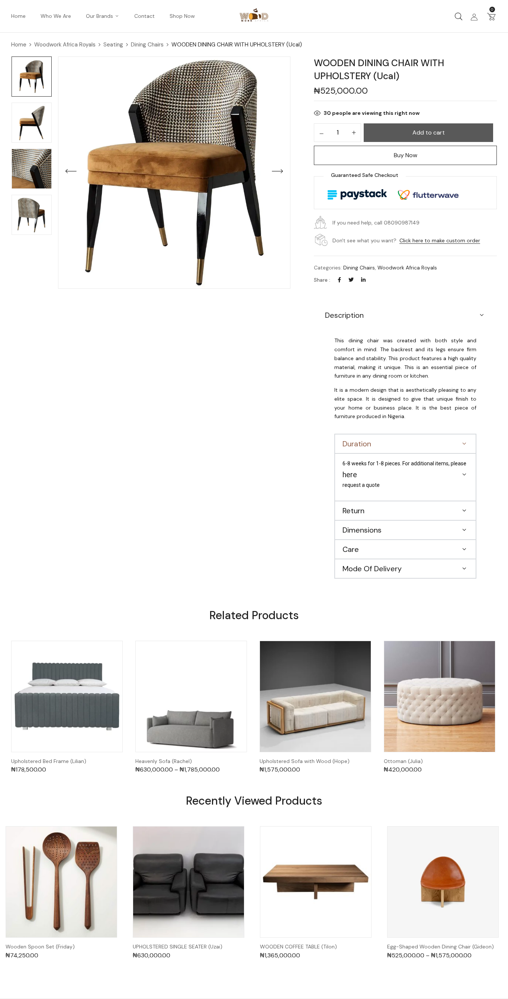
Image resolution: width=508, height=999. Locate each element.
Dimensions (362, 530)
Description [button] (344, 315)
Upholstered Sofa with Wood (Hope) (305, 761)
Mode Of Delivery (372, 568)
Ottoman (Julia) (403, 761)
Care (351, 549)
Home (18, 44)
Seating (113, 44)
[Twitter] (351, 280)
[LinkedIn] (363, 280)
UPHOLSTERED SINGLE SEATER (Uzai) (177, 947)
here (350, 474)
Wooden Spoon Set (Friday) (40, 947)
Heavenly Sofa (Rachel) (163, 761)
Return (353, 510)
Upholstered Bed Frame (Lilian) (48, 761)
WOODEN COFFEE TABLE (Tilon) (298, 947)
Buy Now (405, 155)
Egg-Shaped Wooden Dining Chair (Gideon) (440, 947)
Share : (322, 280)
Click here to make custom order (439, 240)
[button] (491, 16)
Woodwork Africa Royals (65, 44)
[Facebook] (339, 280)
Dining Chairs (147, 44)
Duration (357, 443)
